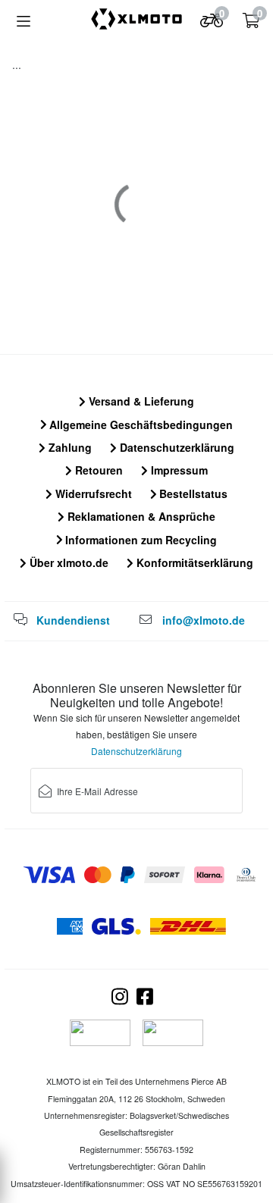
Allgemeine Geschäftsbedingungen (139, 424)
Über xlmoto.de (67, 562)
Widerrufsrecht (92, 493)
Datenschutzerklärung (175, 447)
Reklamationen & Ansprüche (139, 516)
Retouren (97, 470)
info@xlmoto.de (203, 620)
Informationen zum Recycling (139, 539)
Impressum (178, 470)
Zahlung (69, 447)
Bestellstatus (192, 493)
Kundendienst (73, 620)
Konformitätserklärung (193, 562)
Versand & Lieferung (140, 401)
